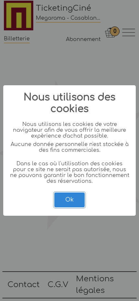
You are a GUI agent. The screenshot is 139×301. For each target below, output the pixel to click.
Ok (69, 200)
